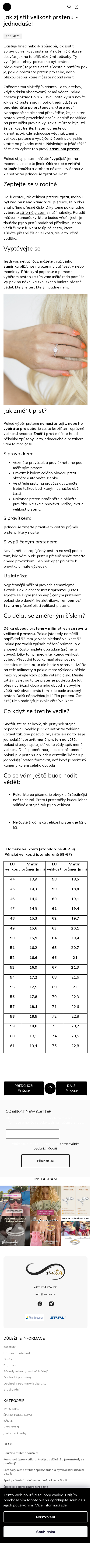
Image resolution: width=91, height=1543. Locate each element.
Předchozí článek (24, 1088)
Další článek (72, 1088)
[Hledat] (69, 6)
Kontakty (10, 1346)
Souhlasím (45, 1531)
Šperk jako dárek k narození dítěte (26, 1486)
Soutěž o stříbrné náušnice (21, 1453)
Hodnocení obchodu (18, 1353)
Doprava (10, 1365)
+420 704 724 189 (45, 1287)
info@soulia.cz (45, 1294)
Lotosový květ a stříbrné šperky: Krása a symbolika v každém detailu (44, 1471)
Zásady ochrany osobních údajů (26, 1371)
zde (64, 1505)
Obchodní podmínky (18, 1377)
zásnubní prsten (64, 148)
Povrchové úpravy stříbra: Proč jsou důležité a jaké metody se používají (44, 1461)
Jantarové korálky (15, 1433)
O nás (8, 1359)
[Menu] (7, 7)
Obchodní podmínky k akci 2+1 (25, 1383)
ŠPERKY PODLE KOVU (18, 1414)
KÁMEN (8, 1420)
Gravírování (11, 1389)
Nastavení (45, 1517)
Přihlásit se (45, 1161)
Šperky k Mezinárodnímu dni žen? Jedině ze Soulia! (36, 1480)
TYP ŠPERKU (12, 1408)
